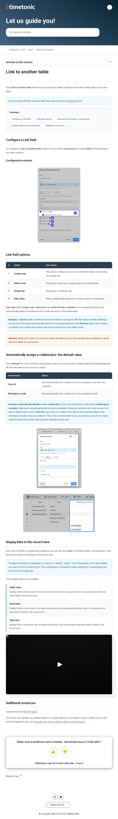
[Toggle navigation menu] (109, 7)
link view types (30, 711)
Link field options (44, 119)
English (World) (57, 804)
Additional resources (55, 126)
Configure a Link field (21, 119)
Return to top (12, 776)
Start (30, 50)
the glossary (72, 101)
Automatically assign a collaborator (73, 119)
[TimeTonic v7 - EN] (20, 8)
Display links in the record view (26, 126)
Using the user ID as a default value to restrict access (59, 721)
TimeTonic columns (45, 50)
